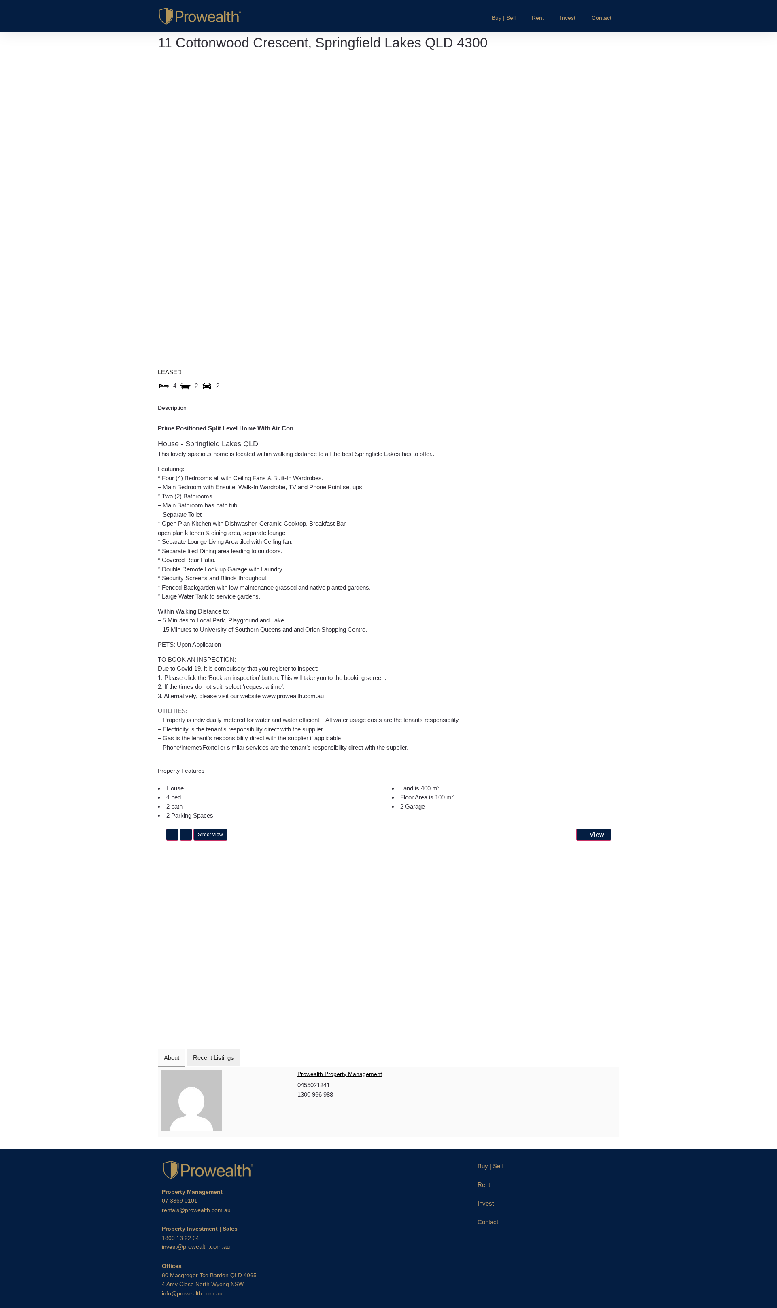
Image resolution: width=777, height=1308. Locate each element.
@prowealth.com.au (196, 1246)
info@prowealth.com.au (192, 1293)
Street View (210, 834)
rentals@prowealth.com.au (196, 1210)
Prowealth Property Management (339, 1074)
